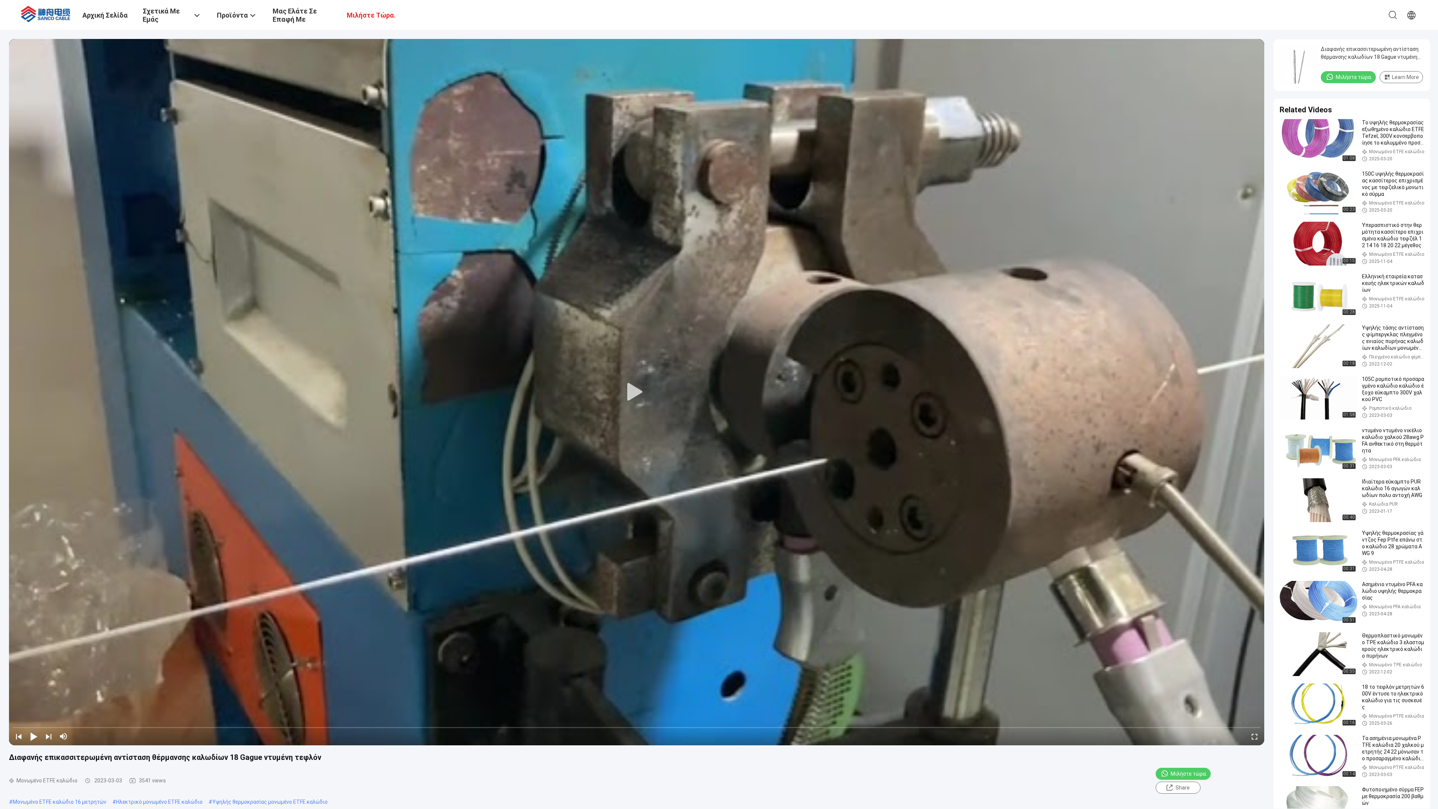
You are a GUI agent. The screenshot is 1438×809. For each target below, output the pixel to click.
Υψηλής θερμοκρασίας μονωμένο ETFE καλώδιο (270, 802)
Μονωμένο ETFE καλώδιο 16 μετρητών (59, 802)
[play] (636, 392)
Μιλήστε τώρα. (1189, 774)
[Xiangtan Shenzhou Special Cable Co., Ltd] (47, 13)
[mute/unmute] (63, 736)
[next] (48, 736)
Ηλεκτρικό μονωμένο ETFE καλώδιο (159, 802)
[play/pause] (33, 736)
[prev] (18, 736)
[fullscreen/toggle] (1254, 736)
